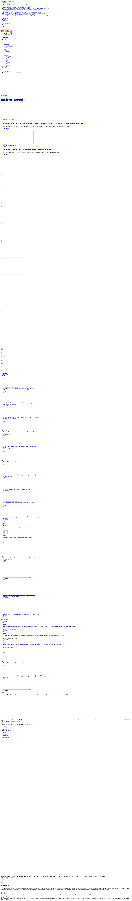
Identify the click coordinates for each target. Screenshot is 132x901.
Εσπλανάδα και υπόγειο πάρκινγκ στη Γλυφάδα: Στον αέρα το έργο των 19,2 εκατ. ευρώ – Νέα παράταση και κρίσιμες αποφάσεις (31, 10)
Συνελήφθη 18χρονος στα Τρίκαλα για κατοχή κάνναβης (15, 4)
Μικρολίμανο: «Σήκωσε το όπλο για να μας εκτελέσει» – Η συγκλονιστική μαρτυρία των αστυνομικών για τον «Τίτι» (43, 123)
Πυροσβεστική (51, 694)
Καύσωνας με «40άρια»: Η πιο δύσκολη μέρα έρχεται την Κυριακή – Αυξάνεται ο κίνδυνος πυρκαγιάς (25, 6)
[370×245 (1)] (13, 239)
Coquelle (5, 535)
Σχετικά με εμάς (6, 728)
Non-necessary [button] (4, 896)
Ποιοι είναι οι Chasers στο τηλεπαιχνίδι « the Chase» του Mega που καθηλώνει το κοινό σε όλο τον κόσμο (32, 645)
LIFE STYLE (6, 60)
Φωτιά (75, 694)
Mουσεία (8, 57)
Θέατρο (7, 58)
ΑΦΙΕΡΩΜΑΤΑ (6, 44)
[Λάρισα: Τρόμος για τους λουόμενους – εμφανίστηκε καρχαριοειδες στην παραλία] (10, 445)
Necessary (4, 892)
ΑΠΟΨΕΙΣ (6, 47)
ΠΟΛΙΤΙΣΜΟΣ (6, 55)
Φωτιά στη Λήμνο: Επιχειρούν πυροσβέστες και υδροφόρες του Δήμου (18, 14)
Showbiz (8, 62)
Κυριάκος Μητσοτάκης (38, 694)
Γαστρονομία (9, 63)
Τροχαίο (72, 694)
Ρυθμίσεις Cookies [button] (5, 877)
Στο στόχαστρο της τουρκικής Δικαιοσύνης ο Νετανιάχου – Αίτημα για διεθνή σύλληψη (22, 9)
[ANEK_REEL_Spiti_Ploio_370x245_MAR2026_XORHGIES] (12, 326)
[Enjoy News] (6, 34)
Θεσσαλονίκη (18, 694)
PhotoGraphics (29, 724)
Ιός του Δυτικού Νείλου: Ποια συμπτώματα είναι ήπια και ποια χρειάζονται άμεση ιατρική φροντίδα (25, 13)
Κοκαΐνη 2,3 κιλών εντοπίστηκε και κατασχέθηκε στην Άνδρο (16, 7)
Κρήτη (32, 694)
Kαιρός (2, 694)
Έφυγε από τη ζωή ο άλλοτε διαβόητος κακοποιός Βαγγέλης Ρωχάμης (27, 149)
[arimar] (13, 222)
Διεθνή (5, 67)
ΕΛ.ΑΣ (10, 694)
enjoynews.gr (13, 724)
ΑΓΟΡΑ (8, 65)
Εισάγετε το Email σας (5, 721)
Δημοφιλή (5, 373)
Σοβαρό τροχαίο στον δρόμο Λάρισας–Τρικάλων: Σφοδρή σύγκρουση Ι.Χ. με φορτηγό (22, 12)
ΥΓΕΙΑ (5, 49)
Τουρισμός (8, 54)
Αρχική (5, 726)
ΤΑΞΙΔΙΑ (5, 50)
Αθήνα (5, 694)
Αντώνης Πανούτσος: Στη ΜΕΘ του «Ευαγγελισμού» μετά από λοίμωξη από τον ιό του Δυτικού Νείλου (26, 15)
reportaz (5, 119)
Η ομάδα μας (6, 729)
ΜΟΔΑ (7, 61)
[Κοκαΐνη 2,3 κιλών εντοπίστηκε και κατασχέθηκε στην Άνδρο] (10, 488)
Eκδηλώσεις (8, 56)
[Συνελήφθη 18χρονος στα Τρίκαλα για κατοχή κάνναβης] (10, 460)
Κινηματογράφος (9, 46)
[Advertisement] (66, 85)
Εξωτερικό (8, 52)
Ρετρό (7, 45)
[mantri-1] (12, 256)
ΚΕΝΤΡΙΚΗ (3, 95)
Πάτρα (47, 694)
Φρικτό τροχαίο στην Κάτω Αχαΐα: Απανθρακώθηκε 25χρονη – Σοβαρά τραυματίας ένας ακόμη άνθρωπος (26, 8)
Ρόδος (65, 694)
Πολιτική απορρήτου (7, 730)
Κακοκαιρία (24, 694)
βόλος (79, 694)
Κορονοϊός (28, 694)
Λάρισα (44, 694)
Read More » (7, 128)
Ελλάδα (7, 51)
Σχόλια (4, 375)
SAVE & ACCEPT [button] (5, 899)
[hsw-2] (13, 291)
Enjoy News (6, 525)
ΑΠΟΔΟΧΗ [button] (12, 877)
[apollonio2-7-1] (12, 273)
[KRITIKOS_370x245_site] (13, 173)
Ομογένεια (6, 68)
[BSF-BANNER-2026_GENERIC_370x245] (13, 205)
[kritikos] (13, 188)
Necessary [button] (3, 890)
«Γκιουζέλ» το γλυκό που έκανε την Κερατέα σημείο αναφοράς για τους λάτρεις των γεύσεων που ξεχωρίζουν (33, 636)
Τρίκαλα (68, 694)
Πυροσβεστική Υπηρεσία (58, 694)
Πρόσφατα (5, 374)
